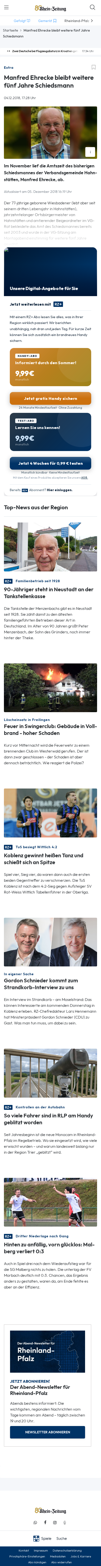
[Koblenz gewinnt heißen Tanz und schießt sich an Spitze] (50, 812)
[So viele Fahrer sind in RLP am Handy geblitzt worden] (50, 1072)
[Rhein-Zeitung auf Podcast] (64, 1522)
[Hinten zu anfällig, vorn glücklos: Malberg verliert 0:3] (50, 1201)
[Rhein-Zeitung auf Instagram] (54, 1522)
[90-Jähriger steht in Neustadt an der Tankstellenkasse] (50, 546)
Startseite (10, 30)
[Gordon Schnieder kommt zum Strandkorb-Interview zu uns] (50, 941)
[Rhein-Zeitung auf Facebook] (45, 1522)
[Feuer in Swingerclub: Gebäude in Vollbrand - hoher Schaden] (50, 687)
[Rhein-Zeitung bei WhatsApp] (35, 1522)
